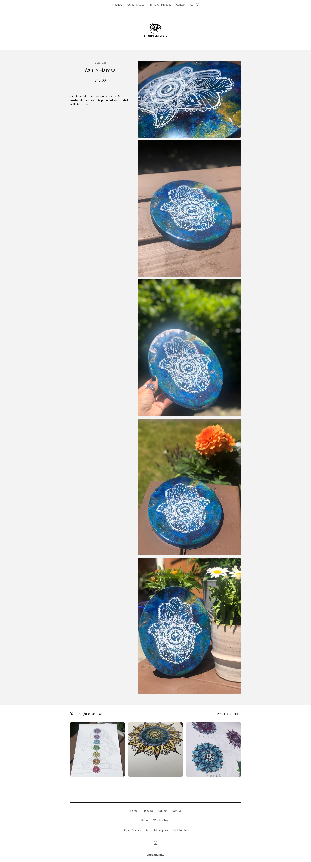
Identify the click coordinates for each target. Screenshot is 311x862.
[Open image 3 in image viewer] (189, 347)
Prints (144, 820)
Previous (222, 713)
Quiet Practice (135, 4)
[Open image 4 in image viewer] (189, 487)
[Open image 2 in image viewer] (189, 208)
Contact (180, 4)
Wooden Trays (161, 820)
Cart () (194, 4)
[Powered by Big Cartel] (155, 854)
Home (133, 810)
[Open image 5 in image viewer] (189, 626)
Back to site (180, 830)
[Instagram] (155, 843)
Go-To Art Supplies (160, 4)
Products (117, 4)
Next (236, 713)
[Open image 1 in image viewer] (189, 99)
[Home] (155, 29)
